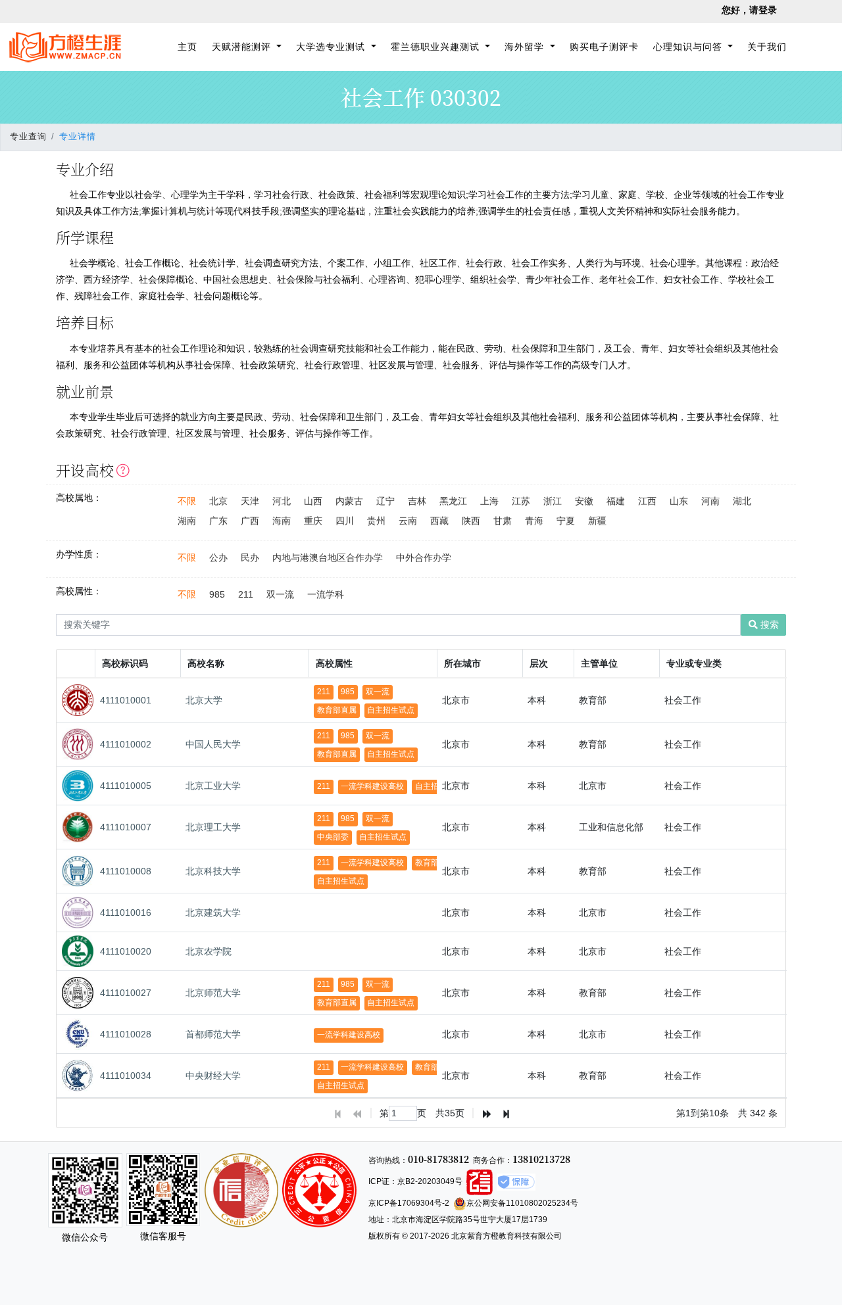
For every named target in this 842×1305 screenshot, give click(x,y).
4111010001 (125, 700)
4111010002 (125, 744)
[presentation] (422, 888)
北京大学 (204, 700)
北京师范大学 (213, 992)
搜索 (768, 624)
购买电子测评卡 (604, 46)
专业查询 (28, 136)
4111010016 (125, 912)
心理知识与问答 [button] (689, 46)
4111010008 (125, 871)
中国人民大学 (213, 744)
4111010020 (125, 951)
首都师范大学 (213, 1034)
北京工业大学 (213, 785)
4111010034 (125, 1075)
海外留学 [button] (526, 46)
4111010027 (125, 992)
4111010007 (125, 827)
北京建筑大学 (213, 912)
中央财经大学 (213, 1075)
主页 (190, 46)
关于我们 (767, 46)
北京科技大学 (213, 871)
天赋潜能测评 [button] (243, 46)
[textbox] (403, 1113)
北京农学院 (209, 951)
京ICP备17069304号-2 (408, 1203)
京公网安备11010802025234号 (522, 1203)
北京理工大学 (213, 827)
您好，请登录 (749, 10)
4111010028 (125, 1034)
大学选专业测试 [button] (332, 46)
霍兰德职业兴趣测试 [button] (437, 46)
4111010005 (125, 785)
